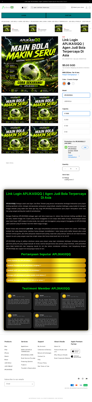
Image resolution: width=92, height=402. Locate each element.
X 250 (66, 120)
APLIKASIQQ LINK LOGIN (38, 21)
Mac (5, 346)
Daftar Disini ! (63, 1)
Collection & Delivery (44, 349)
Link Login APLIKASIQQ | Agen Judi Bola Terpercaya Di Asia (46, 1)
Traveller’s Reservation (28, 368)
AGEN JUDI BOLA (24, 21)
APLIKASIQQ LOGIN (27, 355)
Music (6, 359)
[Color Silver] (73, 83)
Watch (6, 356)
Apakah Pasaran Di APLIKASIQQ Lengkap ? (24, 265)
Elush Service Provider (28, 358)
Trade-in (24, 365)
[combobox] (48, 7)
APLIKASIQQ (5, 21)
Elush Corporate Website (62, 358)
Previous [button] (2, 2)
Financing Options (27, 361)
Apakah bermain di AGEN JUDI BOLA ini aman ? (25, 280)
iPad (5, 349)
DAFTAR (68, 15)
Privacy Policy (42, 363)
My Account (41, 346)
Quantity (65, 164)
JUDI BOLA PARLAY (75, 21)
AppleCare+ (24, 346)
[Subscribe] (32, 384)
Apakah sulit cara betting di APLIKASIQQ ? (23, 270)
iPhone (6, 353)
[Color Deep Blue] (68, 83)
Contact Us (41, 356)
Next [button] (90, 2)
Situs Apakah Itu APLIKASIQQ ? (19, 260)
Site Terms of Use (43, 366)
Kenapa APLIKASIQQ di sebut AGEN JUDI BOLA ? (26, 275)
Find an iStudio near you (60, 350)
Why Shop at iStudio (60, 355)
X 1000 (66, 113)
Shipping (73, 67)
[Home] (7, 7)
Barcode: (76, 59)
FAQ (39, 359)
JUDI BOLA (14, 21)
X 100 (66, 126)
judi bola (30, 228)
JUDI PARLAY (86, 21)
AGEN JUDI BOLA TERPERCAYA (57, 21)
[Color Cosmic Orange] (64, 83)
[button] (5, 21)
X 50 (65, 132)
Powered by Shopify (82, 388)
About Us (57, 346)
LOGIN (23, 15)
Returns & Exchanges (44, 353)
